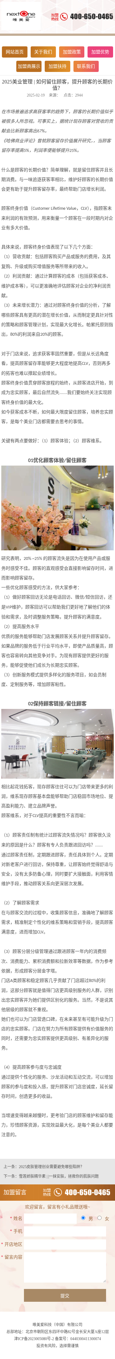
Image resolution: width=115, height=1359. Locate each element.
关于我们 (43, 52)
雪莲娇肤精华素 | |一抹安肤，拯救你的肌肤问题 (59, 1176)
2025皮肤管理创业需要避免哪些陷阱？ (51, 1167)
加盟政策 (72, 52)
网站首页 (15, 52)
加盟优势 (100, 52)
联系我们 (86, 66)
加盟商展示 (29, 66)
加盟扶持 (57, 66)
